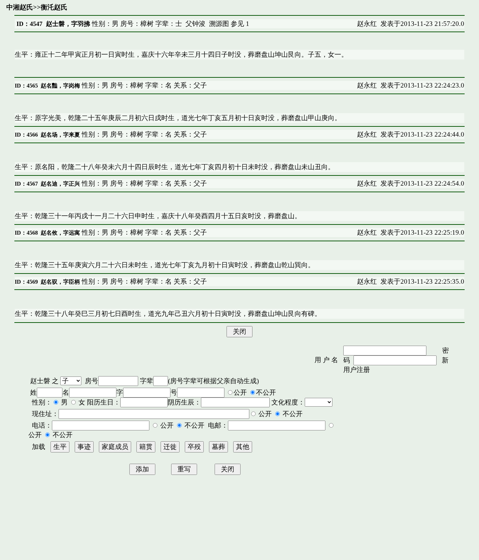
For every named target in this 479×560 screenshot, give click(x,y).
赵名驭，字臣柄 (60, 282)
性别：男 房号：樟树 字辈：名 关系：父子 (143, 85)
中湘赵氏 (19, 7)
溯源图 (219, 23)
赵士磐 (40, 381)
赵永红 (367, 23)
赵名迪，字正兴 (60, 184)
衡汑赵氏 (54, 7)
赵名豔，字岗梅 (60, 86)
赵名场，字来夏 (60, 135)
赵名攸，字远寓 (60, 233)
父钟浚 (195, 23)
